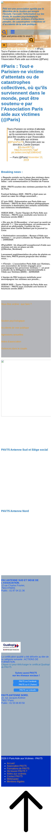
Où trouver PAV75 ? (17, 771)
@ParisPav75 (16, 142)
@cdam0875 (25, 147)
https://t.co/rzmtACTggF (26, 150)
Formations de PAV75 (18, 768)
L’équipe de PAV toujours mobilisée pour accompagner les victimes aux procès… (21, 278)
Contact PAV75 (15, 776)
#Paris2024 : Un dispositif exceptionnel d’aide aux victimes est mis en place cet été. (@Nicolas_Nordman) (26, 247)
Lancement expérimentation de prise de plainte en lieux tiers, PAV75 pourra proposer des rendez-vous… (26, 256)
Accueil (11, 763)
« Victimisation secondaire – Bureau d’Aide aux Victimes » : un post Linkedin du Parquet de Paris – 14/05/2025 (25, 237)
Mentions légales (15, 781)
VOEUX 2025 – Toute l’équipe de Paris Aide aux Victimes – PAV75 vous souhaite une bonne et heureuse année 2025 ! (24, 286)
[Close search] (4, 45)
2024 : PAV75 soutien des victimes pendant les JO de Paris (25, 188)
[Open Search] (4, 32)
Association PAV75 (17, 766)
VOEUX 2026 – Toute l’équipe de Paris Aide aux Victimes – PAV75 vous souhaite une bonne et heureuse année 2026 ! (24, 215)
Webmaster (13, 779)
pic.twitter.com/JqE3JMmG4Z (26, 152)
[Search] (31, 40)
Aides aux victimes (16, 773)
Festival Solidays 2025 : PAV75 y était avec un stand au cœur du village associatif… (23, 195)
